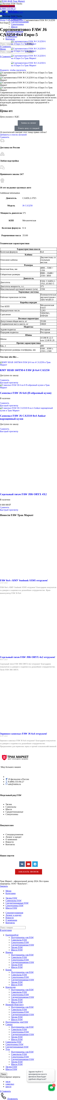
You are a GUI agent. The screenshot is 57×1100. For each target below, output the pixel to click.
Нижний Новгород (15, 1004)
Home (3, 20)
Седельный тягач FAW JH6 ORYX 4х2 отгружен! (27, 657)
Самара (9, 1024)
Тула (8, 1049)
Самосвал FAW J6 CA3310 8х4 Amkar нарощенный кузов (23, 417)
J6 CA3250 (27, 205)
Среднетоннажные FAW (22, 945)
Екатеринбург (12, 935)
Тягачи (14, 17)
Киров (9, 970)
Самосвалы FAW (19, 940)
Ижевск (9, 952)
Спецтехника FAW (15, 20)
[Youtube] (28, 864)
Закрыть (4, 886)
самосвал (10, 1084)
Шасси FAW (17, 950)
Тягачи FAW (17, 947)
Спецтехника (17, 24)
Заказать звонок (7, 6)
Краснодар (11, 987)
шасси (8, 1086)
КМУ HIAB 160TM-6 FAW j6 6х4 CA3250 (25, 370)
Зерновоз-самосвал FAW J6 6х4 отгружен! (23, 733)
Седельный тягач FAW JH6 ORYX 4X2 (23, 494)
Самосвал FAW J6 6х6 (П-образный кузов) (25, 392)
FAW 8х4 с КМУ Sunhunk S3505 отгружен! (24, 580)
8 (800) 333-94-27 (8, 8)
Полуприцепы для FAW (22, 937)
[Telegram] (35, 864)
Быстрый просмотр (9, 382)
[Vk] (22, 864)
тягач (8, 1081)
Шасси (14, 27)
